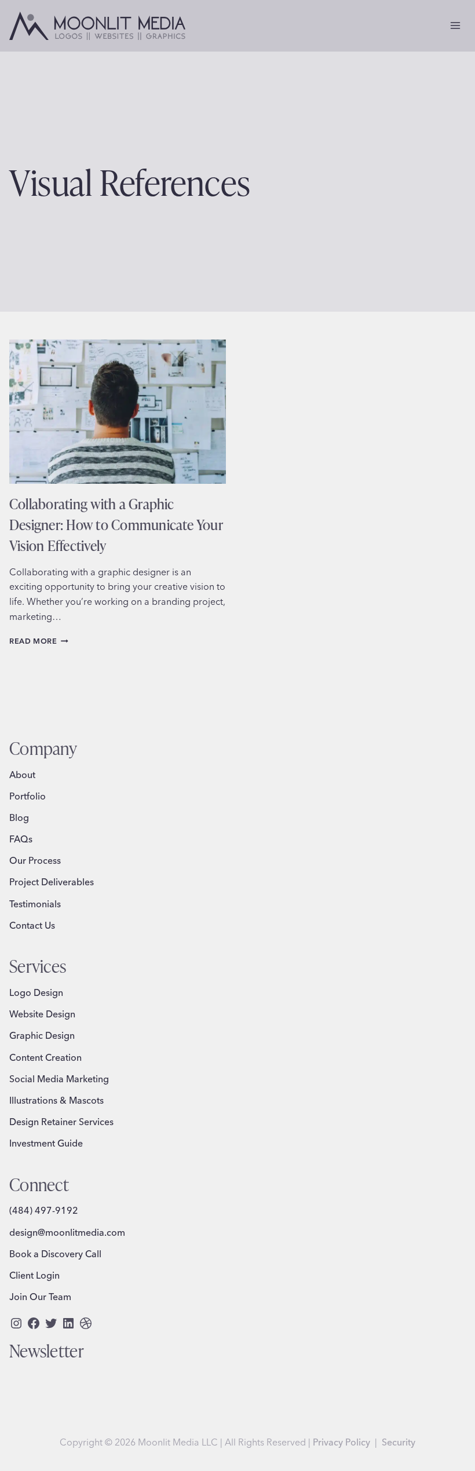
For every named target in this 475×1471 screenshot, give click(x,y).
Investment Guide (46, 1143)
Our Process (35, 860)
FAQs (20, 839)
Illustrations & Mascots (56, 1100)
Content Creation (45, 1057)
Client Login (34, 1275)
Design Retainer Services (61, 1121)
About (22, 774)
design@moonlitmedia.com (67, 1232)
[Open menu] (455, 26)
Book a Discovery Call (55, 1254)
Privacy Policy (341, 1442)
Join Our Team (40, 1296)
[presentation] (117, 412)
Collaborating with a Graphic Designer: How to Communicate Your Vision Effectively (116, 524)
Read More (38, 640)
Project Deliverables (51, 882)
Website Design (42, 1014)
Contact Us (32, 925)
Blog (19, 817)
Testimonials (35, 904)
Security (398, 1442)
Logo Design (36, 992)
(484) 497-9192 (43, 1210)
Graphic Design (42, 1035)
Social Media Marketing (59, 1079)
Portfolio (27, 796)
